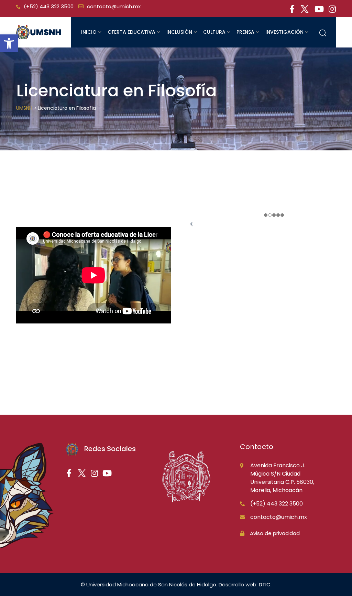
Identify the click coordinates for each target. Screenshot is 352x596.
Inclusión (179, 32)
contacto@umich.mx (114, 6)
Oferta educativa (131, 32)
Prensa (245, 32)
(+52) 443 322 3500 (49, 6)
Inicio (89, 32)
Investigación (284, 32)
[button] (9, 43)
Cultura (214, 32)
